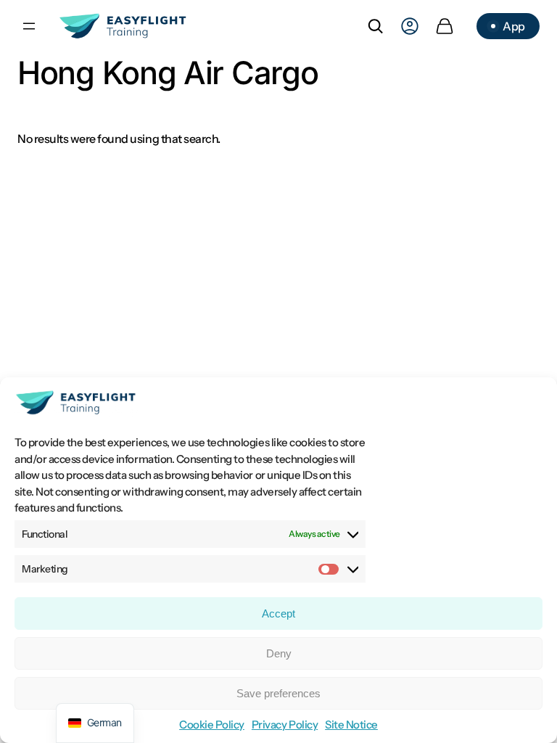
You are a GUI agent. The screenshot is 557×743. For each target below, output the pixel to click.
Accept (278, 613)
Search (374, 26)
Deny (279, 653)
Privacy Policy (285, 724)
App (514, 26)
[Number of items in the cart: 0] (444, 26)
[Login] (409, 26)
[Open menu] (29, 26)
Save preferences (278, 693)
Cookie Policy (211, 724)
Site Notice (351, 724)
